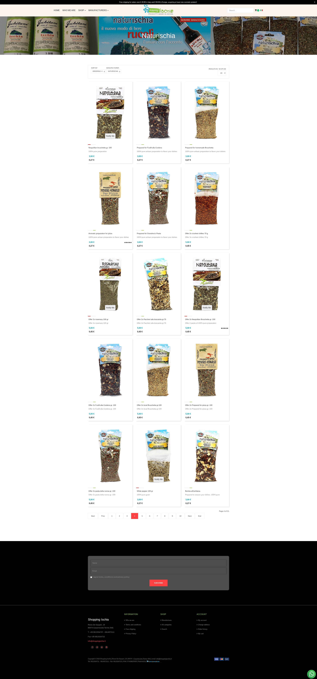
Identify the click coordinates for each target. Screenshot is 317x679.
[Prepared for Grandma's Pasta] (158, 197)
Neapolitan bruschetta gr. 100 (100, 148)
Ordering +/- (98, 71)
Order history (202, 629)
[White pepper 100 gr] (158, 454)
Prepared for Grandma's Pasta (149, 233)
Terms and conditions (133, 625)
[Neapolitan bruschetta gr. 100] (110, 111)
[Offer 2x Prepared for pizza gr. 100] (207, 368)
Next (190, 516)
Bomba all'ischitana (192, 491)
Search (164, 629)
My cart (201, 634)
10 (180, 516)
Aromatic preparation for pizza (100, 233)
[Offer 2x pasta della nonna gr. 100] (110, 454)
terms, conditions (106, 577)
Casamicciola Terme (140, 659)
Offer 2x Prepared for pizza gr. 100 (198, 405)
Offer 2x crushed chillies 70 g (196, 233)
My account (202, 620)
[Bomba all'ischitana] (207, 454)
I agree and (111, 577)
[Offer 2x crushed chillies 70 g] (207, 197)
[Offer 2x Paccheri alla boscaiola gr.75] (158, 282)
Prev (103, 516)
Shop (81, 10)
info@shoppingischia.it (97, 641)
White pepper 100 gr (145, 491)
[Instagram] (106, 647)
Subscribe (158, 583)
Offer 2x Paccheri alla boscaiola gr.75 (151, 319)
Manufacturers (97, 10)
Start (93, 516)
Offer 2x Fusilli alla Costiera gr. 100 (102, 405)
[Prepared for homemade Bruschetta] (207, 111)
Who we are (69, 10)
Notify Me (110, 136)
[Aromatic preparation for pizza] (110, 197)
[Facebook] (92, 647)
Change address (204, 625)
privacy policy (123, 577)
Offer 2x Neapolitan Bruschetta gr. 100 (200, 319)
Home (57, 10)
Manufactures (167, 620)
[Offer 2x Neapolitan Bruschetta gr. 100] (207, 282)
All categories (167, 625)
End (199, 516)
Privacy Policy (131, 634)
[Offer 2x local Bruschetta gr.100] (158, 368)
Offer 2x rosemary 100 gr (98, 319)
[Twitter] (97, 647)
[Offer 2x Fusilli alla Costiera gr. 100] (110, 368)
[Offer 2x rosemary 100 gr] (110, 282)
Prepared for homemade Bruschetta (199, 148)
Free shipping (130, 629)
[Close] (314, 2)
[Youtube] (101, 647)
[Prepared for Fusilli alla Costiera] (158, 111)
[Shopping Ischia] (158, 10)
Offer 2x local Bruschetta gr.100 (149, 405)
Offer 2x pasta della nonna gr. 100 (102, 491)
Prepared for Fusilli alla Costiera (149, 148)
